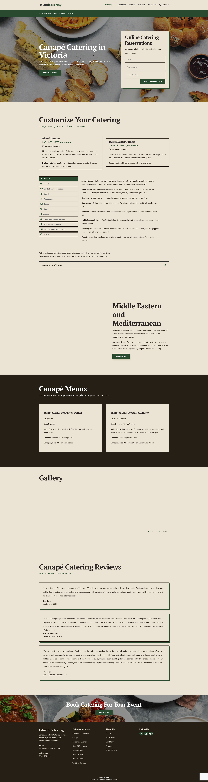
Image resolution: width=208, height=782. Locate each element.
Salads (46, 209)
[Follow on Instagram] (146, 733)
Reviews (132, 5)
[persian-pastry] (54, 524)
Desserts (47, 214)
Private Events (78, 758)
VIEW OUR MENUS (50, 72)
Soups (46, 204)
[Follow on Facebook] (141, 733)
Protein (47, 178)
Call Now (165, 5)
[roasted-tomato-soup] (87, 524)
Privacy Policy (111, 750)
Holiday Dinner (78, 750)
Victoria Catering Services (55, 13)
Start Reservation (153, 81)
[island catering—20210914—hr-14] (121, 524)
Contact (141, 5)
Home (41, 13)
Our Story (122, 5)
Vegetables (49, 199)
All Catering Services (80, 733)
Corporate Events (79, 742)
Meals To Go (77, 754)
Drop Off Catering (79, 746)
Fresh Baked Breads (52, 224)
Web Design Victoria (111, 779)
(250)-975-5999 (45, 756)
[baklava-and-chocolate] (154, 524)
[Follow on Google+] (151, 733)
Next (165, 531)
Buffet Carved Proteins (54, 189)
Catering (108, 5)
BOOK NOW (104, 712)
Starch (46, 194)
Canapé (75, 737)
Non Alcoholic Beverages (54, 229)
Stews (46, 184)
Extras (46, 234)
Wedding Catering (79, 763)
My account (152, 5)
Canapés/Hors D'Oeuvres (54, 219)
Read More (121, 356)
